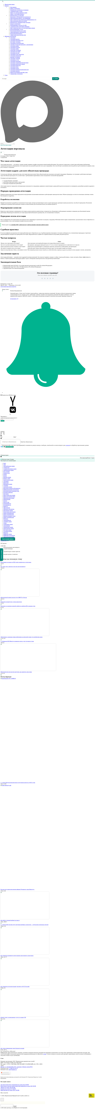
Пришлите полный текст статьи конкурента (11, 601)
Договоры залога (14, 68)
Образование (6, 507)
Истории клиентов (8, 492)
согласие (68, 445)
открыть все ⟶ (5, 540)
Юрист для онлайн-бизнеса (17, 14)
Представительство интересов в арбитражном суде (23, 19)
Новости (5, 506)
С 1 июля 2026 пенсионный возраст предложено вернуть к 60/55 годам (18, 782)
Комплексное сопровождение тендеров (20, 22)
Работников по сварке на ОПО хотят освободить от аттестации (16, 562)
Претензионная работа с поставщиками (20, 18)
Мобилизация (6, 499)
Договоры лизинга (15, 71)
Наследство (6, 502)
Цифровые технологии (9, 535)
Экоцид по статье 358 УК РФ (8, 1087)
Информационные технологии (11, 489)
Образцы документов (8, 509)
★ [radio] (42, 278)
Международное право (9, 495)
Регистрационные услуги (16, 29)
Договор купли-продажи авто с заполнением (21, 44)
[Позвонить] (3, 1)
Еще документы (3, 1078)
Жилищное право (7, 484)
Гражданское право (8, 480)
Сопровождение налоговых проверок (19, 26)
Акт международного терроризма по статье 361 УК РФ (15, 1084)
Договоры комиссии (15, 65)
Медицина (6, 494)
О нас (6, 75)
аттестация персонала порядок (8, 286)
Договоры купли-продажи (17, 43)
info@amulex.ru (13, 1069)
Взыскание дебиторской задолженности (20, 17)
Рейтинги (5, 518)
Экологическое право (8, 537)
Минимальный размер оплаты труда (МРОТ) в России (14, 597)
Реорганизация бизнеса (16, 33)
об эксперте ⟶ (14, 298)
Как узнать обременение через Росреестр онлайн (12, 1048)
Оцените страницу (1, 554)
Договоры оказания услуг (16, 40)
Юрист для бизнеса (15, 8)
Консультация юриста (7, 539)
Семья (5, 523)
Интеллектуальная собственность (11, 488)
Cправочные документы (16, 73)
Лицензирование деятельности (18, 32)
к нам (44, 1054)
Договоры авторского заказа (17, 64)
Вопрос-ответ (6, 478)
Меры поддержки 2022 (9, 496)
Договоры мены (14, 67)
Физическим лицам (9, 4)
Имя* (15, 437)
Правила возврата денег (9, 516)
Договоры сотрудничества (17, 54)
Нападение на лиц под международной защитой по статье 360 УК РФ (18, 1086)
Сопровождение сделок (16, 11)
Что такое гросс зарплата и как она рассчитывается (13, 566)
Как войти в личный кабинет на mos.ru (10, 920)
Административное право (9, 469)
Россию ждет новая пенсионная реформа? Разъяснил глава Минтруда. (17, 889)
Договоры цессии (14, 53)
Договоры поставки (15, 51)
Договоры (12, 37)
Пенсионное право (8, 510)
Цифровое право (7, 534)
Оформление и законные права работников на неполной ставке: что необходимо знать (21, 637)
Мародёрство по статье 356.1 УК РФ (10, 1090)
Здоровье (5, 485)
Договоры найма (14, 46)
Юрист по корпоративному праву (18, 12)
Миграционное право (8, 498)
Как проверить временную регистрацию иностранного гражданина (17, 955)
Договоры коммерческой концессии (19, 69)
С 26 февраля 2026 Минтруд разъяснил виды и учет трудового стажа (17, 641)
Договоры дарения (15, 58)
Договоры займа (14, 48)
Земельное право (7, 487)
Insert (15, 1106)
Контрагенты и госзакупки (17, 15)
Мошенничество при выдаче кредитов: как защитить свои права (16, 671)
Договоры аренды (14, 39)
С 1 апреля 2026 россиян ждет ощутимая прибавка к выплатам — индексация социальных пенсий (24, 924)
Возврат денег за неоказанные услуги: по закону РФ (13, 1017)
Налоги (5, 500)
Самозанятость (7, 520)
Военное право (7, 477)
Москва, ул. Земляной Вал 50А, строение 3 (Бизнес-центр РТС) (17, 1067)
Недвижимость (7, 503)
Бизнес (5, 474)
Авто (4, 464)
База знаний (6, 471)
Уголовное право (7, 531)
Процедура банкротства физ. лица (19, 72)
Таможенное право (8, 527)
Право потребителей (8, 517)
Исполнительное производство (11, 491)
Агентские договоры (15, 50)
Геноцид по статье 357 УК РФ (8, 1089)
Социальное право (8, 524)
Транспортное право (8, 528)
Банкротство (6, 473)
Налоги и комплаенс (15, 23)
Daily (4, 463)
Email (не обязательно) (26, 442)
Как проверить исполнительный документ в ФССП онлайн (15, 986)
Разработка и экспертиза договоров (19, 10)
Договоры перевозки (15, 55)
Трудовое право (7, 530)
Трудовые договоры (15, 42)
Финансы (5, 532)
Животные (6, 482)
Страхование (6, 525)
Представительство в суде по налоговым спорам (22, 28)
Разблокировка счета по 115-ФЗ (18, 25)
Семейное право (7, 521)
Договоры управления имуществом (19, 62)
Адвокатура (6, 467)
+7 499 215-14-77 (13, 1068)
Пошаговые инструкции (9, 512)
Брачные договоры (15, 57)
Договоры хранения (15, 61)
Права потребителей (8, 513)
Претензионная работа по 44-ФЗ (18, 21)
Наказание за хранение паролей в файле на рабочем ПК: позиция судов (18, 606)
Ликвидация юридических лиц (18, 35)
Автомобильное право (9, 466)
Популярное (13, 7)
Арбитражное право (8, 470)
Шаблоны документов (10, 36)
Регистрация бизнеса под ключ (18, 30)
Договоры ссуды (14, 60)
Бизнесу (7, 5)
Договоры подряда (15, 47)
